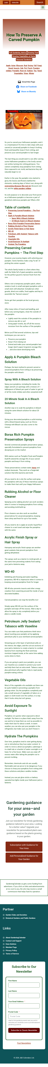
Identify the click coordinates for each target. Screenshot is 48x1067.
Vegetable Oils (14, 239)
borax (34, 468)
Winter (31, 73)
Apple (8, 66)
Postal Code (13, 1012)
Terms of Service (12, 954)
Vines (26, 73)
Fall (35, 66)
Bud (25, 66)
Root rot (23, 71)
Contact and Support (13, 941)
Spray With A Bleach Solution (23, 218)
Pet (25, 68)
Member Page (11, 947)
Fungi (39, 66)
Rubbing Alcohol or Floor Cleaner (21, 226)
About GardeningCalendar (16, 938)
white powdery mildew (22, 188)
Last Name (12, 991)
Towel (39, 71)
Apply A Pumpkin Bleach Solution (21, 216)
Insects (16, 68)
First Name (12, 981)
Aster (13, 66)
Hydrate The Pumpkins (17, 244)
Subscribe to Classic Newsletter (24, 1030)
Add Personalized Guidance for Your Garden (24, 857)
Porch (30, 68)
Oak (21, 68)
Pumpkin (15, 71)
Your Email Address (16, 1002)
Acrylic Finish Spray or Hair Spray (21, 229)
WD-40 (11, 231)
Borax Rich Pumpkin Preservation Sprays (24, 224)
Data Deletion (11, 944)
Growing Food (33, 53)
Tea (35, 71)
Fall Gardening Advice (17, 53)
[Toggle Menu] (42, 7)
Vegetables (18, 73)
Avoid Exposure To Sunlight (18, 242)
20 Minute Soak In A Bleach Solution (26, 221)
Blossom (19, 66)
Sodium (30, 71)
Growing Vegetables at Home (23, 56)
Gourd (10, 68)
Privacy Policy (11, 950)
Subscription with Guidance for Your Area (24, 846)
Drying (30, 66)
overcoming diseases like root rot (18, 186)
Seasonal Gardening (24, 60)
